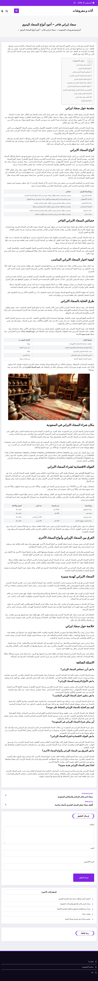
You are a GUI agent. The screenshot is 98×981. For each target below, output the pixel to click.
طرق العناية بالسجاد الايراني (82, 79)
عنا (92, 972)
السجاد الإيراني (84, 473)
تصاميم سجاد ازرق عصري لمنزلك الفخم (77, 919)
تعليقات (91, 824)
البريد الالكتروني (89, 862)
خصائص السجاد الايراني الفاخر (81, 72)
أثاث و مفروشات (83, 11)
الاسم (92, 848)
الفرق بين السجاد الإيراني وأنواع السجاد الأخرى (76, 90)
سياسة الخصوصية (87, 967)
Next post (89, 801)
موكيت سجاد (86, 914)
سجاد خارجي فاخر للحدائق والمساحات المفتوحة (75, 904)
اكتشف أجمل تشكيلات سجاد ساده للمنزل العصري (74, 899)
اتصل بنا (90, 961)
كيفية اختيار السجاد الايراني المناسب (79, 76)
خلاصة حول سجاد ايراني (82, 97)
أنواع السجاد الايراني (84, 68)
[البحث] (6, 11)
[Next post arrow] (5, 804)
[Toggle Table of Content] (88, 61)
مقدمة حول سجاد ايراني (83, 65)
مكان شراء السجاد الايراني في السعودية (78, 83)
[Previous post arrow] (5, 795)
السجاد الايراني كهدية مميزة (82, 94)
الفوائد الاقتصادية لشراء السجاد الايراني (78, 86)
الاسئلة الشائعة (85, 101)
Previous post (87, 793)
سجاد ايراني (32, 632)
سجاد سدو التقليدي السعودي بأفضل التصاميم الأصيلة (73, 909)
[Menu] (16, 10)
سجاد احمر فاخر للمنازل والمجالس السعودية (75, 796)
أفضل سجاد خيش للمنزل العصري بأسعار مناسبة (74, 804)
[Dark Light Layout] (2, 11)
